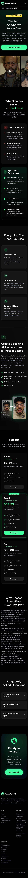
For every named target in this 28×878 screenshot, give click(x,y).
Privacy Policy (5, 818)
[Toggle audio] (17, 83)
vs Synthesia (4, 847)
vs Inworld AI (4, 862)
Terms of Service (5, 820)
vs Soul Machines (6, 860)
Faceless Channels (21, 822)
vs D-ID (3, 851)
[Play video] (9, 71)
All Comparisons (5, 845)
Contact (3, 822)
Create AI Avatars (13, 47)
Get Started (14, 772)
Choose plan (14, 487)
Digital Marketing (20, 825)
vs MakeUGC (4, 856)
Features (3, 816)
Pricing (3, 814)
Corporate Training (21, 820)
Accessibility (19, 830)
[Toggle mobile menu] (25, 3)
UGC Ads (18, 818)
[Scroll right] (25, 71)
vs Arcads (4, 853)
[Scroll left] (3, 71)
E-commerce (19, 816)
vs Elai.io (3, 858)
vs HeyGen (4, 849)
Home (2, 8)
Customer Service (20, 833)
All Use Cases (19, 814)
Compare (8, 8)
